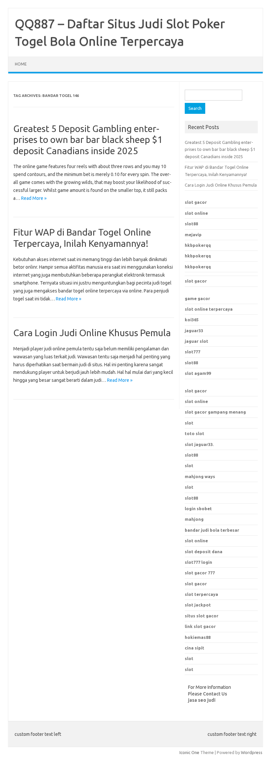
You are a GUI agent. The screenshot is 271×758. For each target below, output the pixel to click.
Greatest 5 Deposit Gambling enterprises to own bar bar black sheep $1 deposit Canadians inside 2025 (88, 139)
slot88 (191, 223)
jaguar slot (196, 341)
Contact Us (215, 693)
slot (189, 423)
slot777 (192, 351)
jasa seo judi (201, 700)
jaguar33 (194, 330)
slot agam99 (198, 373)
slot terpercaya (201, 594)
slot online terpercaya (209, 309)
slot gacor (196, 202)
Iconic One (189, 752)
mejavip (193, 234)
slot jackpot (198, 604)
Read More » (34, 198)
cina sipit (194, 648)
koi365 (192, 319)
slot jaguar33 (199, 444)
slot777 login (198, 562)
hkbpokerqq (198, 245)
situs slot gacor (201, 615)
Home (21, 64)
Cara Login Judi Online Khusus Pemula (92, 333)
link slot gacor (200, 626)
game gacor (197, 298)
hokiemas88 (198, 637)
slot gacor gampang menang (215, 412)
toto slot (194, 433)
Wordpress (251, 752)
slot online (196, 213)
